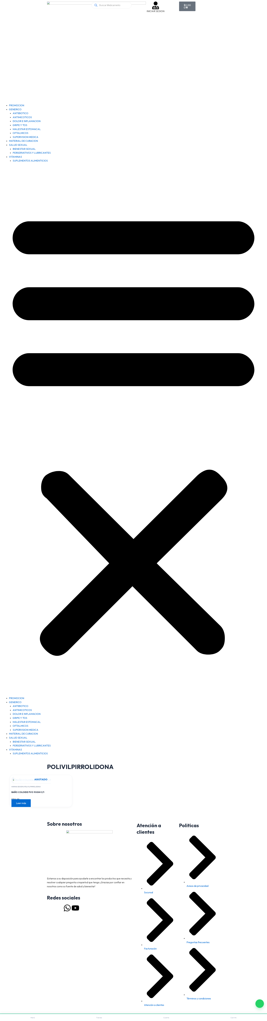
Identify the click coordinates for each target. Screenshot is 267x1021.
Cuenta (166, 1018)
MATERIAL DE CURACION (23, 140)
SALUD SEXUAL (18, 144)
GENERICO (15, 109)
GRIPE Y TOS (20, 125)
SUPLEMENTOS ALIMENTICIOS (30, 160)
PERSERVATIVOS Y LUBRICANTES (32, 152)
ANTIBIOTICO (20, 113)
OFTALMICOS (20, 132)
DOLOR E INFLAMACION (26, 121)
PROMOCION (16, 105)
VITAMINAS (15, 156)
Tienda (99, 1018)
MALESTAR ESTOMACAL (27, 129)
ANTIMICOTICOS (22, 117)
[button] (133, 431)
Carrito (233, 1018)
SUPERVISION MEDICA (25, 137)
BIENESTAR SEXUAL (24, 148)
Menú (33, 1018)
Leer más (21, 803)
